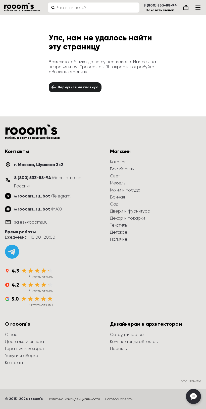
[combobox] (93, 8)
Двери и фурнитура (130, 211)
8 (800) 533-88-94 (160, 6)
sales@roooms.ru (30, 222)
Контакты (14, 362)
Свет (115, 175)
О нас (11, 334)
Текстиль (118, 225)
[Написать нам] (193, 396)
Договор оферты (119, 399)
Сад (114, 204)
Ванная (117, 196)
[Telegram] (12, 252)
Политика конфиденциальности (74, 399)
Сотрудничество (127, 334)
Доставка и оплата (24, 341)
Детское (118, 232)
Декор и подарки (127, 218)
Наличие (118, 239)
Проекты (118, 348)
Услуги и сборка (21, 355)
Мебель (117, 182)
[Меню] (198, 8)
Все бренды (122, 168)
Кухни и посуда (125, 189)
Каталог (118, 161)
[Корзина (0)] (186, 8)
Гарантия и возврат (24, 348)
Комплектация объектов (134, 341)
